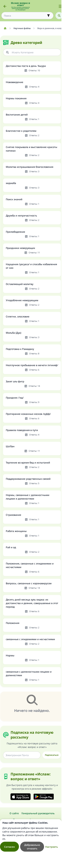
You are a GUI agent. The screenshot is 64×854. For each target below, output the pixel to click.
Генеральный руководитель (38, 813)
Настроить (51, 846)
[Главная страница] (5, 28)
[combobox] (25, 15)
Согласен (9, 846)
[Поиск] (59, 15)
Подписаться (51, 755)
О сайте (14, 813)
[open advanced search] (48, 15)
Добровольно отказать (32, 846)
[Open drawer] (60, 6)
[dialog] (30, 836)
